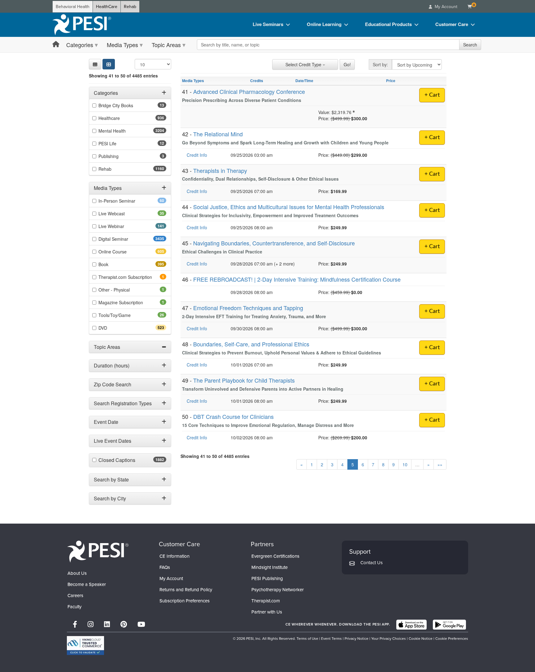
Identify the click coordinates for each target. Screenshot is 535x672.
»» (439, 464)
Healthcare (120, 118)
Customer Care (451, 24)
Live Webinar (122, 226)
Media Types (122, 45)
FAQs (164, 567)
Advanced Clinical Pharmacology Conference (249, 91)
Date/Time (304, 80)
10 (404, 464)
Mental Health (124, 131)
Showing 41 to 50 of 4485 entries (123, 75)
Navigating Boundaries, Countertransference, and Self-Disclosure (274, 243)
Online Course (123, 251)
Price (390, 80)
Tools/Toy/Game (124, 315)
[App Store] (411, 625)
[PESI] (98, 551)
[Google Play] (449, 625)
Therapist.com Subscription (132, 277)
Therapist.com (265, 600)
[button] (95, 64)
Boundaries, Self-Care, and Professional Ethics (251, 344)
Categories (79, 45)
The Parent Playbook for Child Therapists (244, 380)
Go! (347, 64)
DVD (113, 328)
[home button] (55, 44)
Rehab (130, 6)
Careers (75, 595)
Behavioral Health (72, 6)
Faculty (74, 606)
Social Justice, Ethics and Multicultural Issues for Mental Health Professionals (288, 207)
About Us (77, 573)
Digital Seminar (125, 239)
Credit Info (197, 155)
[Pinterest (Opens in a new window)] (123, 624)
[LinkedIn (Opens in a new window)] (106, 624)
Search (470, 45)
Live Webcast (121, 213)
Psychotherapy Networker (277, 589)
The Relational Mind (218, 134)
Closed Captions (130, 460)
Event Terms (331, 638)
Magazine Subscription (129, 302)
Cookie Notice (421, 638)
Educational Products (388, 24)
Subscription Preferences (184, 600)
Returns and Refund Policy (185, 589)
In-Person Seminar (126, 201)
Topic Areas (166, 45)
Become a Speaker (86, 584)
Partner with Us (266, 611)
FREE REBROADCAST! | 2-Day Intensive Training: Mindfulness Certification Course (297, 279)
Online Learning (324, 24)
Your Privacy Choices (388, 638)
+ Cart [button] (432, 246)
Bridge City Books (125, 106)
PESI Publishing (267, 578)
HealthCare (106, 6)
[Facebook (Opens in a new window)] (75, 624)
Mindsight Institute (269, 567)
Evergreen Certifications (275, 556)
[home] (81, 24)
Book (114, 264)
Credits (256, 80)
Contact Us (371, 562)
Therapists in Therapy (220, 170)
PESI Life (117, 144)
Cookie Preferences (451, 638)
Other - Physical (122, 290)
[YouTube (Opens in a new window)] (141, 624)
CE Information (174, 556)
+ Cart (432, 95)
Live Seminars (268, 24)
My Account (171, 578)
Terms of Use (307, 638)
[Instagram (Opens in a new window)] (90, 624)
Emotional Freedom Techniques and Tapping (248, 308)
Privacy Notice (356, 638)
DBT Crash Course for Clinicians (233, 416)
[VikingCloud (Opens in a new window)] (85, 645)
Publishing (117, 156)
